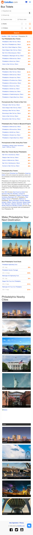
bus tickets (22, 192)
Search (16, 32)
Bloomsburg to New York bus (9, 113)
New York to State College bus (9, 47)
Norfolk (4, 205)
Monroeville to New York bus (9, 119)
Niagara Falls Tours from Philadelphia (11, 281)
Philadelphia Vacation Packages (10, 270)
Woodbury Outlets (17, 205)
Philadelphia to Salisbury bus (9, 91)
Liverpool (21, 193)
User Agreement (14, 523)
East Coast (14, 36)
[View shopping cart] (26, 2)
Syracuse (4, 193)
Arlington (4, 202)
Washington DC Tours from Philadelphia (12, 287)
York (3, 204)
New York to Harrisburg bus (9, 163)
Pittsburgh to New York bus (9, 105)
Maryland (13, 204)
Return (19, 41)
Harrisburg (4, 197)
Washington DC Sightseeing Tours (10, 275)
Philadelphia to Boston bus (8, 61)
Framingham (25, 195)
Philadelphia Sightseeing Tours (9, 264)
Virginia (14, 202)
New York (10, 193)
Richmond (9, 205)
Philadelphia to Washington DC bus (10, 55)
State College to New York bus (9, 50)
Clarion (8, 199)
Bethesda (19, 204)
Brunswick (16, 200)
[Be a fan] (11, 530)
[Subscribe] (21, 530)
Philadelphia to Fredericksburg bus (10, 94)
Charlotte (21, 200)
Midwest (27, 200)
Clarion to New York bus (8, 64)
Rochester (19, 202)
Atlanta (11, 200)
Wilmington (8, 204)
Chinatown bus (14, 173)
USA (9, 36)
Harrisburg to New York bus (9, 110)
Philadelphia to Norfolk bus (8, 88)
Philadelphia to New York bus (9, 41)
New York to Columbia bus (8, 154)
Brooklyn (15, 193)
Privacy (22, 523)
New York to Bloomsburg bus (9, 53)
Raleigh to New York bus (8, 157)
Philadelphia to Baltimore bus (9, 58)
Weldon (9, 202)
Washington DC (12, 197)
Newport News (26, 202)
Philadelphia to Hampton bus (9, 77)
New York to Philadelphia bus (9, 44)
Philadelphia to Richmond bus (9, 83)
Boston (19, 195)
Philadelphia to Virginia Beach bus (10, 97)
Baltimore (21, 199)
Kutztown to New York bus (8, 166)
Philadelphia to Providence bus (9, 80)
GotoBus (4, 36)
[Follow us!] (16, 530)
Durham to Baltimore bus (8, 160)
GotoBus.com (21, 526)
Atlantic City (26, 204)
